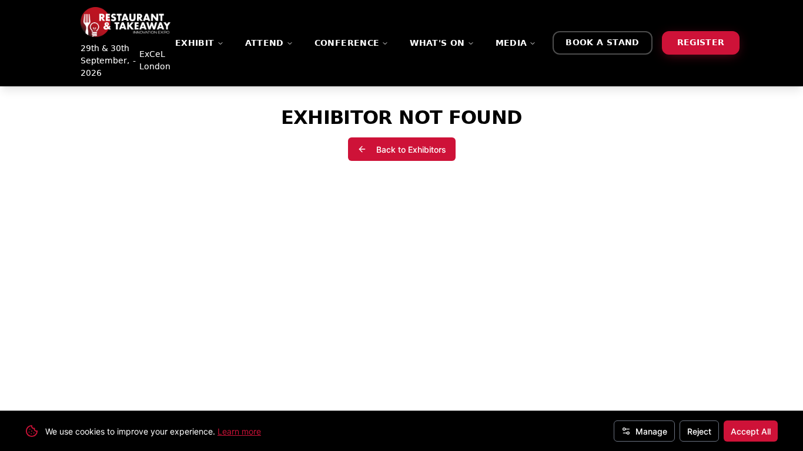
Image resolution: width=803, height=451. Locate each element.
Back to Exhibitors (411, 149)
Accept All (751, 431)
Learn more (239, 431)
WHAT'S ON (437, 42)
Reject (699, 431)
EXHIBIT (195, 42)
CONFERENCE (347, 42)
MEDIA (511, 42)
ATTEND (264, 42)
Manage (651, 431)
